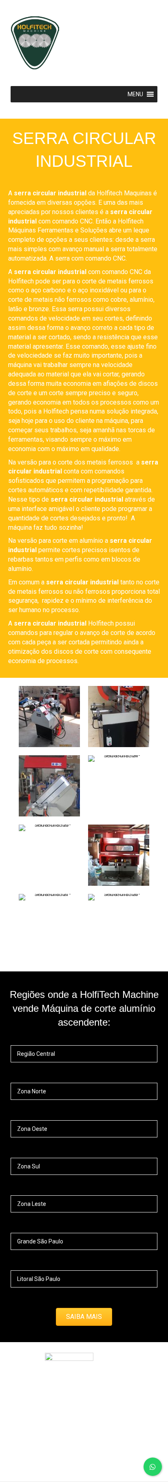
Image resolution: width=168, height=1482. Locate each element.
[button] (84, 1317)
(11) (28, 1461)
